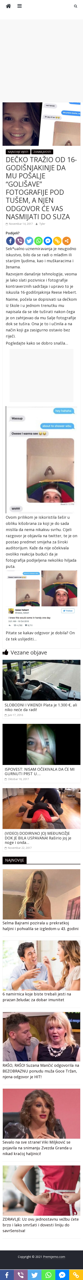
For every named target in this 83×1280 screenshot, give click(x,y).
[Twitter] (29, 241)
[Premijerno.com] (8, 6)
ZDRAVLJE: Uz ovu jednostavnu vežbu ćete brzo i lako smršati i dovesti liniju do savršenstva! (41, 1225)
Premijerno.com (54, 1257)
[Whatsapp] (38, 241)
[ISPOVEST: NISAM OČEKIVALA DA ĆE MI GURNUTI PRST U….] (42, 726)
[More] (66, 241)
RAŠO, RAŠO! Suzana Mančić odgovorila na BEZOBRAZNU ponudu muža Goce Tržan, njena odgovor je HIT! (41, 1071)
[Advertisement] (41, 60)
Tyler (42, 224)
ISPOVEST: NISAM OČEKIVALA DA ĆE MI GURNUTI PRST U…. (39, 771)
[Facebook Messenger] (48, 241)
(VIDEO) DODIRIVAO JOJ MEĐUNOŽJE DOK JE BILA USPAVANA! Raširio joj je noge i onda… (38, 838)
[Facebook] (10, 241)
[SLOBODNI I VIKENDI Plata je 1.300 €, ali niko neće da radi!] (42, 662)
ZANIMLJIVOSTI (42, 152)
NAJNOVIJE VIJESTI (18, 152)
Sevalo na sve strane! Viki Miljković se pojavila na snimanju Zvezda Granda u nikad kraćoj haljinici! (37, 1148)
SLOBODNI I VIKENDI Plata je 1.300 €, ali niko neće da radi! (41, 707)
